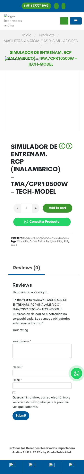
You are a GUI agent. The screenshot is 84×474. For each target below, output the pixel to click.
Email (17, 380)
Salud (14, 245)
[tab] (26, 268)
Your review (22, 341)
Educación (23, 241)
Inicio (26, 35)
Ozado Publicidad (59, 452)
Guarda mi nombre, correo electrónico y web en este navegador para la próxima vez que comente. (41, 402)
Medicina (57, 241)
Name (18, 367)
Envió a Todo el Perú (40, 241)
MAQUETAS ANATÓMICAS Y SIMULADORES (41, 41)
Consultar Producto (44, 221)
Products (47, 35)
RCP (66, 241)
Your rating (20, 330)
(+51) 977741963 (36, 5)
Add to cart (57, 208)
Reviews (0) (26, 268)
